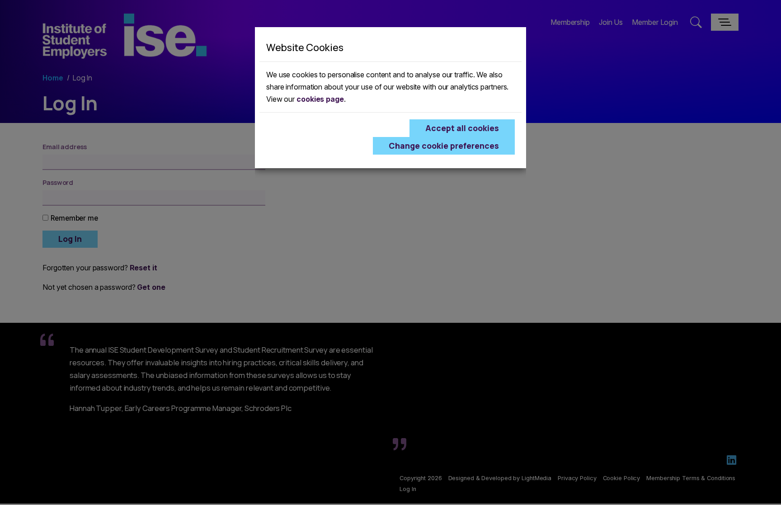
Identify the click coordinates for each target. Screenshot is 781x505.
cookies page (320, 99)
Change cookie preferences (444, 145)
